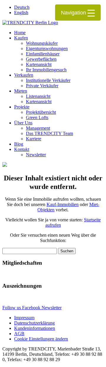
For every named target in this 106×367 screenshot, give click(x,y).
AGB (19, 333)
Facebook (32, 307)
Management (38, 128)
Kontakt (21, 149)
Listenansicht (38, 96)
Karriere (33, 138)
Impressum (24, 317)
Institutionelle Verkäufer (48, 80)
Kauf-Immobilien (63, 204)
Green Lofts (37, 117)
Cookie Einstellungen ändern (41, 338)
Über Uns (23, 122)
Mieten (20, 90)
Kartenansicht (39, 64)
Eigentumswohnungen (47, 48)
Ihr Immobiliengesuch (46, 69)
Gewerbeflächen (41, 59)
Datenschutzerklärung (34, 322)
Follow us (12, 307)
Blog (18, 144)
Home (20, 32)
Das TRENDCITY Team (49, 133)
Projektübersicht (41, 112)
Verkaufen (23, 75)
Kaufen (21, 37)
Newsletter (36, 154)
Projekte (21, 106)
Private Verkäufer (42, 85)
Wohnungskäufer (42, 43)
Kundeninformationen (34, 328)
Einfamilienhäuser (42, 53)
